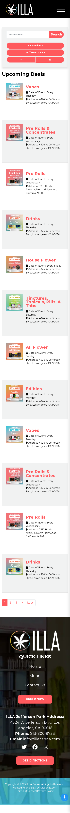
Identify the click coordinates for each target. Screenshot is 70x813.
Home (35, 666)
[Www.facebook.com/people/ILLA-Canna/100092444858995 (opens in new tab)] (35, 747)
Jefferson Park (34, 52)
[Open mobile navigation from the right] (61, 9)
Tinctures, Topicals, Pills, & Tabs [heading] (43, 302)
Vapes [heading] (32, 86)
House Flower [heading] (41, 260)
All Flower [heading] (37, 347)
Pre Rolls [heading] (35, 173)
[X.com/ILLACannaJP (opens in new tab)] (24, 747)
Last (30, 602)
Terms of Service (26, 791)
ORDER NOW (35, 699)
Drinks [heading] (33, 218)
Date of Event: (37, 92)
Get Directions (35, 760)
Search (56, 34)
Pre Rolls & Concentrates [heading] (40, 130)
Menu (35, 675)
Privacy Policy (45, 791)
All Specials (34, 45)
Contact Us (35, 685)
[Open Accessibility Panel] (64, 797)
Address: (33, 99)
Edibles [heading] (34, 388)
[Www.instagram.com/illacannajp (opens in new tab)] (46, 747)
